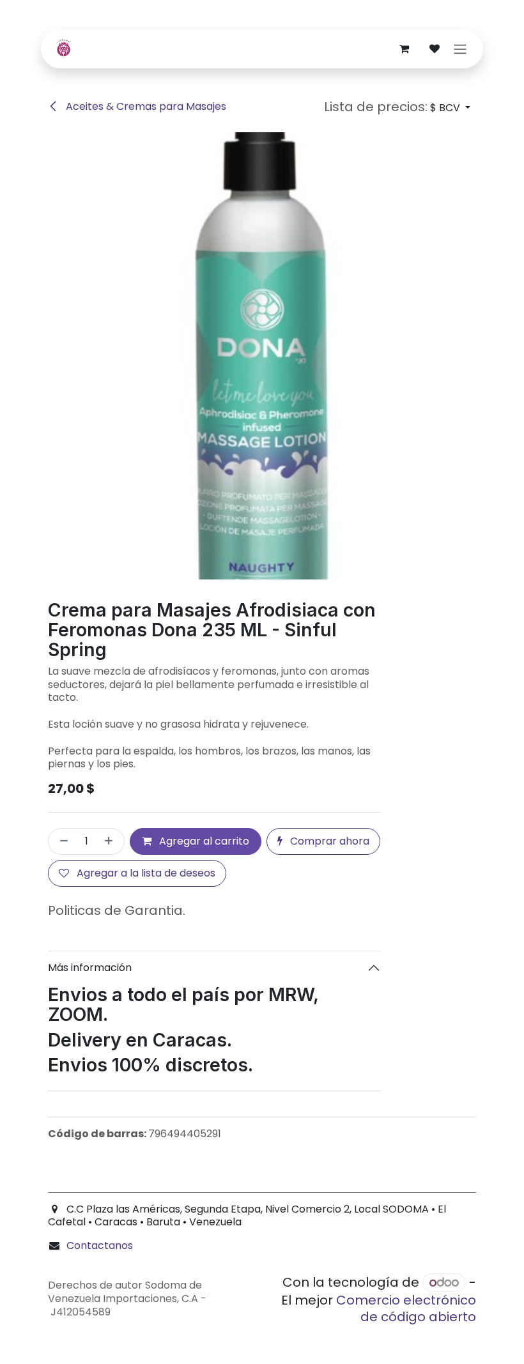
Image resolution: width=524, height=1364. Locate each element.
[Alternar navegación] (460, 49)
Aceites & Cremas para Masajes (144, 106)
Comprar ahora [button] (328, 841)
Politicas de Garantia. (116, 910)
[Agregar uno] (111, 841)
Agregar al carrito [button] (203, 841)
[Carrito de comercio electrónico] (404, 48)
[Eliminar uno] (61, 841)
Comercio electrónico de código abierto (406, 1308)
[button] (397, 106)
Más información (90, 967)
